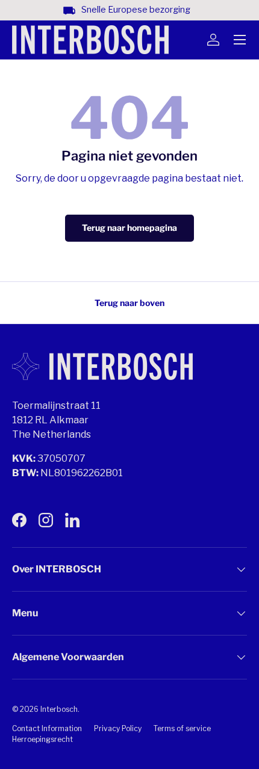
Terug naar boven (129, 303)
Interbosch (59, 709)
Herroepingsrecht (42, 739)
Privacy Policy (118, 728)
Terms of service (182, 728)
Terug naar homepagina (129, 227)
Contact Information (47, 728)
